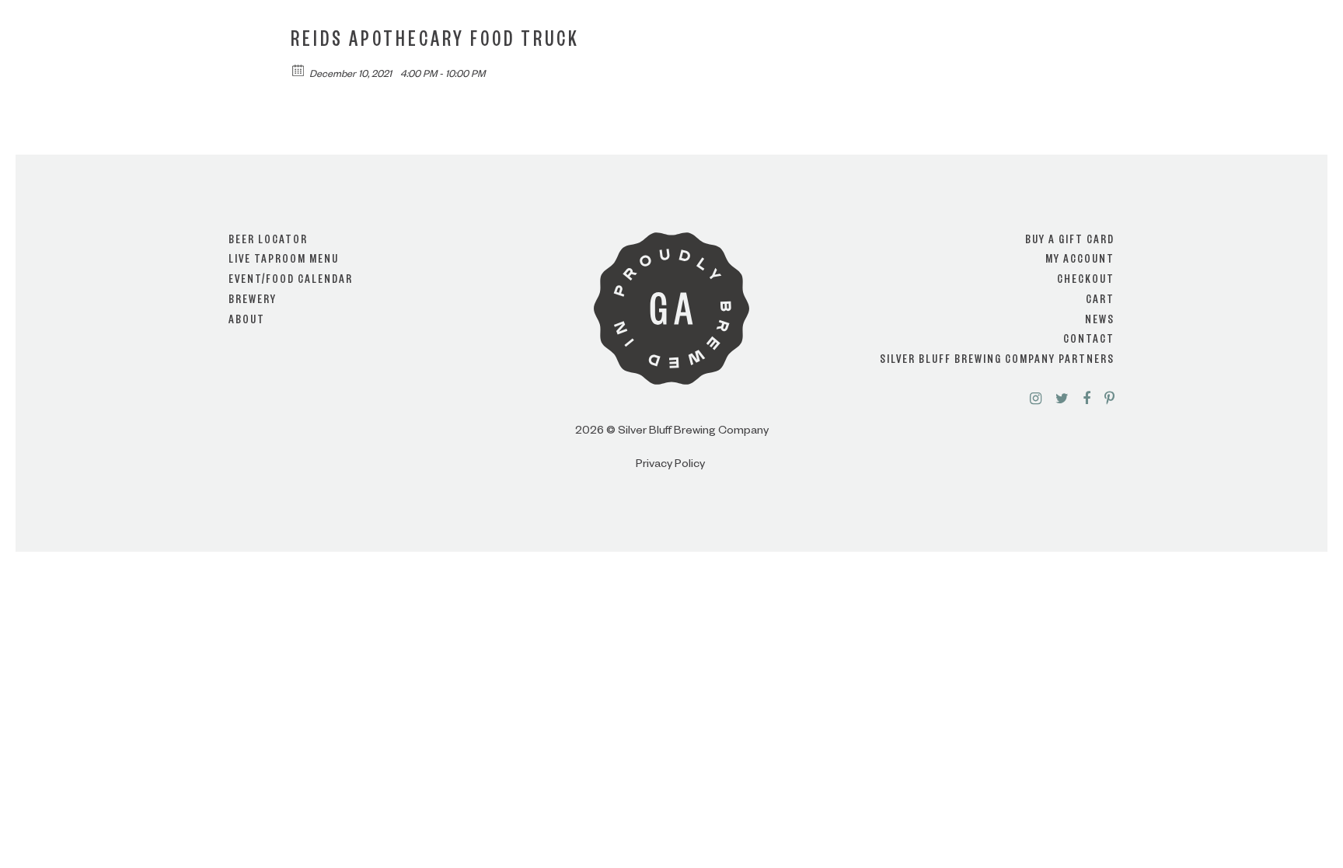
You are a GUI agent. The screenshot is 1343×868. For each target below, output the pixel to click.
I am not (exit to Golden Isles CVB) (672, 479)
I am (671, 416)
